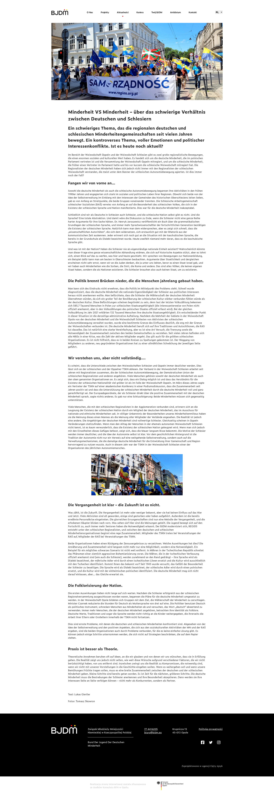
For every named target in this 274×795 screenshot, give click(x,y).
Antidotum (175, 12)
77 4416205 (151, 729)
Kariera (139, 12)
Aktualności (122, 12)
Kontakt (193, 12)
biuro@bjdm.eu (153, 732)
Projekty (105, 12)
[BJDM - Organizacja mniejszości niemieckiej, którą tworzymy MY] (59, 12)
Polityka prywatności (211, 729)
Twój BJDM (156, 12)
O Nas (90, 12)
